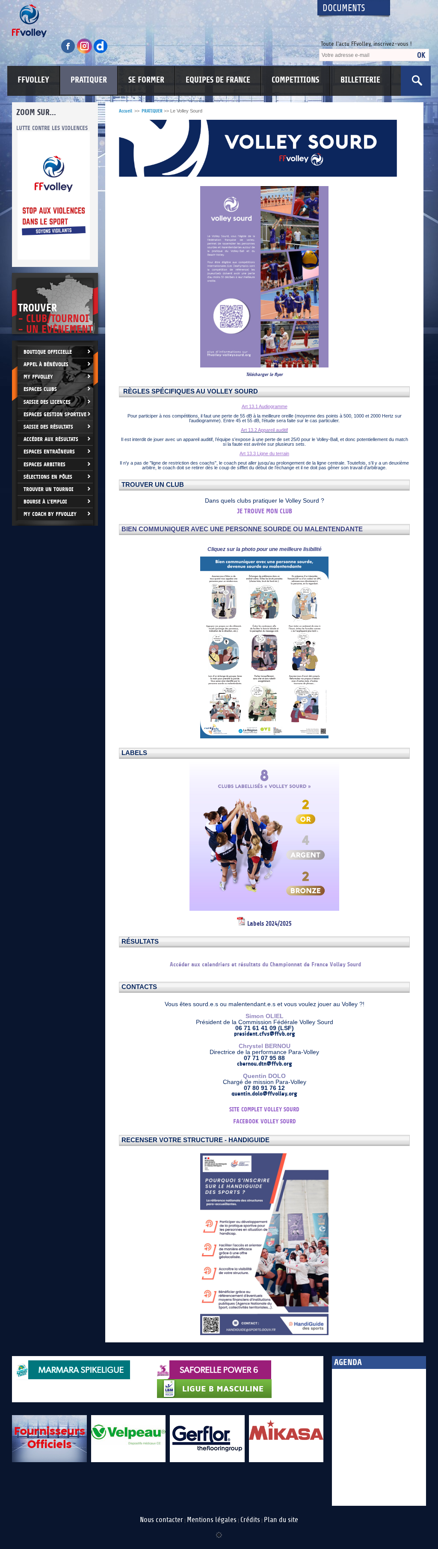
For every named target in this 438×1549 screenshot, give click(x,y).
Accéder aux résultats (51, 439)
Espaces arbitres (44, 464)
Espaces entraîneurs (49, 451)
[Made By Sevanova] (219, 1530)
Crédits (250, 1520)
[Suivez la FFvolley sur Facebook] (69, 52)
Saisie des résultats (48, 427)
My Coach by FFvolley (50, 514)
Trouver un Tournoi (49, 489)
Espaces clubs (40, 389)
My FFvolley (38, 376)
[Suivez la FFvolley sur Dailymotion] (100, 52)
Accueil (125, 111)
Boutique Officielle (48, 352)
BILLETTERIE (360, 80)
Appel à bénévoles (46, 364)
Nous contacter (161, 1520)
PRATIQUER (89, 80)
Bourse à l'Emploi (45, 501)
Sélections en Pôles (48, 477)
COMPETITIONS (295, 80)
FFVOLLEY (33, 80)
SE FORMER (146, 80)
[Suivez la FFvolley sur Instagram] (85, 52)
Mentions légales (212, 1520)
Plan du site (281, 1520)
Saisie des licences (47, 402)
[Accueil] (157, 20)
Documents (344, 8)
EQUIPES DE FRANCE (218, 80)
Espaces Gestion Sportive (55, 414)
